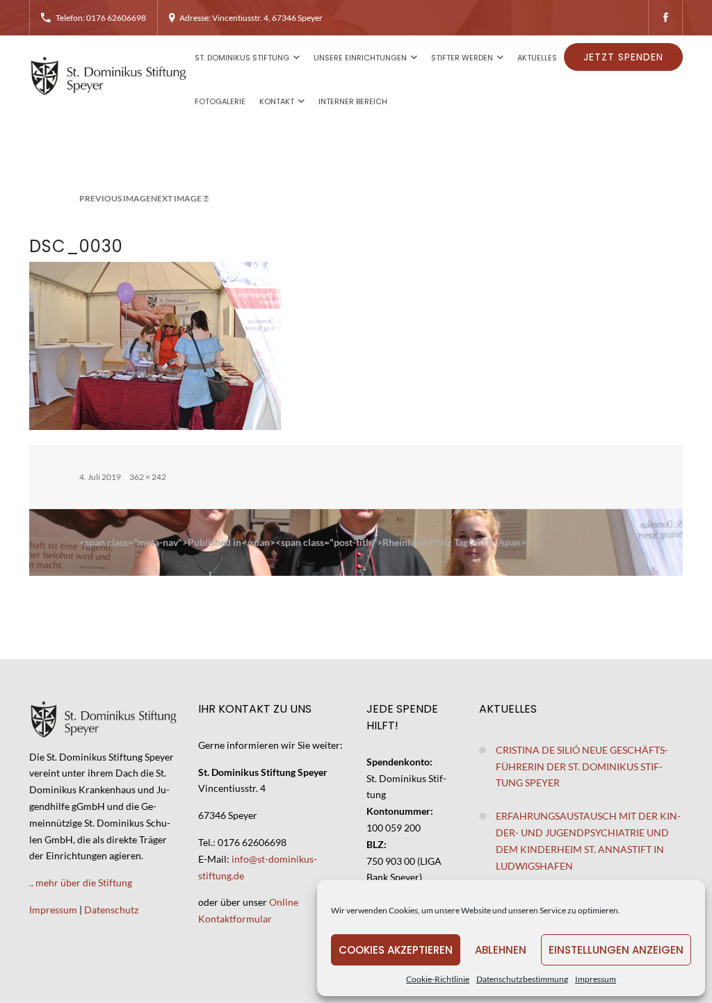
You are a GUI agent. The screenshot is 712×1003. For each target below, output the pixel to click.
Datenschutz (111, 909)
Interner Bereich (352, 101)
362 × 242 (147, 477)
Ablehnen (500, 950)
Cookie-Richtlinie (437, 979)
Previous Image (115, 198)
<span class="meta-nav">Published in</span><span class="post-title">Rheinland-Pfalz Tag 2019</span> (302, 542)
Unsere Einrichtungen (360, 57)
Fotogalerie (220, 101)
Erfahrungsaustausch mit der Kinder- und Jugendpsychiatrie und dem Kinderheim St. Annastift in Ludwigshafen (588, 840)
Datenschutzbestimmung (522, 979)
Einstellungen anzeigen (616, 950)
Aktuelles (537, 57)
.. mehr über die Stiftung (80, 882)
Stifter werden (462, 57)
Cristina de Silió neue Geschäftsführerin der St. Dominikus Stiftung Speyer (582, 766)
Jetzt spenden (623, 57)
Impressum (595, 979)
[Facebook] (665, 17)
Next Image (176, 198)
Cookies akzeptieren (396, 950)
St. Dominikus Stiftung (242, 57)
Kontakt (276, 101)
